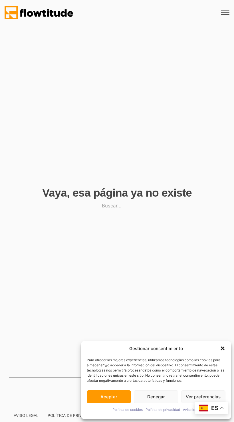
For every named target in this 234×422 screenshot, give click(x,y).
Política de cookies (127, 409)
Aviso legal (191, 409)
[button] (222, 348)
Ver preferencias (203, 396)
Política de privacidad (163, 409)
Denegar (156, 396)
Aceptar (108, 396)
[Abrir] (225, 12)
